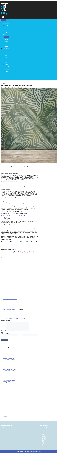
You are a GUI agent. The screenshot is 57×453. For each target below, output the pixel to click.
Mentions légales (6, 430)
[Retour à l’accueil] (4, 15)
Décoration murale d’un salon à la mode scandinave (9, 370)
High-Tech (44, 438)
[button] (2, 79)
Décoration (5, 83)
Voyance (6, 64)
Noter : (2, 332)
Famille (6, 57)
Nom (2, 334)
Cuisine (6, 55)
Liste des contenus (6, 429)
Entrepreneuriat (7, 69)
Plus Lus (43, 442)
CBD (6, 27)
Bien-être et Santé (6, 23)
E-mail (20, 334)
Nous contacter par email (8, 427)
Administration (7, 73)
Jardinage (6, 39)
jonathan (14, 249)
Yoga (6, 32)
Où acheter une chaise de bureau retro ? (10, 309)
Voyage (43, 444)
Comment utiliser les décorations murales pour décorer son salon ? (9, 381)
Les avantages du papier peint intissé (10, 344)
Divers (43, 434)
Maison (4, 34)
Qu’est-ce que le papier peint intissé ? (10, 343)
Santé (6, 30)
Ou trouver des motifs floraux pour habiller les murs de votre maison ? (16, 278)
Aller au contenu (3, 0)
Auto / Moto (44, 429)
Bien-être (6, 25)
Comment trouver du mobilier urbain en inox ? (11, 318)
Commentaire (3, 330)
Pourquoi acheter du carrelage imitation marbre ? (12, 268)
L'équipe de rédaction (7, 428)
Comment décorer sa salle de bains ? (10, 299)
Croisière (6, 46)
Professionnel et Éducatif (7, 66)
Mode (6, 62)
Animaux (6, 50)
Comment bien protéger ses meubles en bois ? (12, 289)
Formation (6, 71)
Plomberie (6, 41)
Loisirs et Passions (6, 48)
